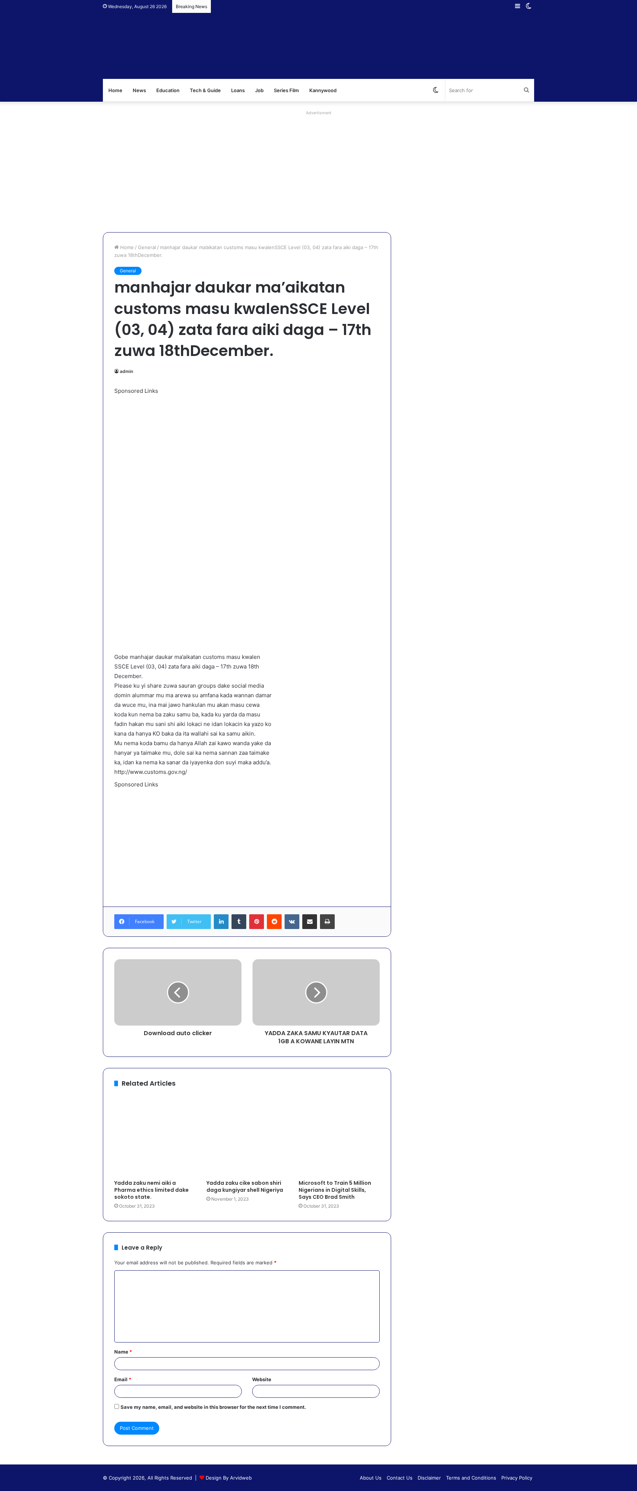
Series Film (286, 90)
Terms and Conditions (471, 1478)
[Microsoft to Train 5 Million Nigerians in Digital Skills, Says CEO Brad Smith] (339, 1135)
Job (259, 90)
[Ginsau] (213, 46)
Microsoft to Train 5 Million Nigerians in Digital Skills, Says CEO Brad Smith (335, 1190)
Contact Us (400, 1478)
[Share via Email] (309, 921)
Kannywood (323, 90)
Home (115, 90)
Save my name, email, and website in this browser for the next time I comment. (213, 1407)
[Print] (327, 921)
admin (126, 371)
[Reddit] (274, 921)
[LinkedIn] (221, 921)
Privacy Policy (516, 1478)
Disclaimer (429, 1478)
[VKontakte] (292, 921)
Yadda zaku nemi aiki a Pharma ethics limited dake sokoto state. (151, 1190)
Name (123, 1352)
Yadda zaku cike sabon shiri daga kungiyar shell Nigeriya (244, 1186)
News (139, 90)
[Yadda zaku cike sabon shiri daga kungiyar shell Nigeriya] (247, 1135)
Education (168, 90)
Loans (238, 90)
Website (261, 1379)
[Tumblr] (239, 921)
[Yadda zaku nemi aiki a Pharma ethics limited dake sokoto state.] (154, 1135)
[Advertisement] (318, 169)
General (147, 247)
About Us (371, 1478)
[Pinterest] (256, 921)
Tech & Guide (205, 90)
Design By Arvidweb (229, 1478)
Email (122, 1379)
